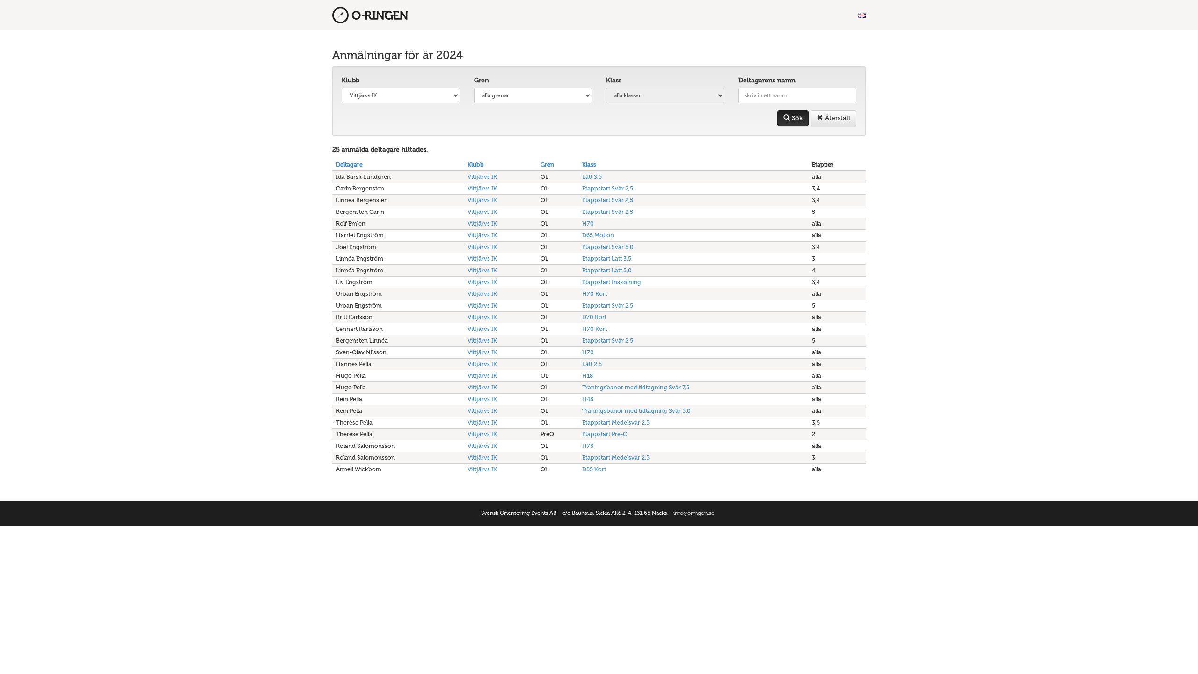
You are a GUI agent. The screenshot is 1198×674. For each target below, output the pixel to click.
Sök (796, 118)
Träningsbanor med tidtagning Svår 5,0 (636, 410)
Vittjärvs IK (482, 176)
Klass (613, 80)
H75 (587, 445)
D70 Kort (594, 317)
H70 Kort (594, 293)
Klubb (350, 80)
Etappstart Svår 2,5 (607, 188)
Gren (481, 80)
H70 (588, 223)
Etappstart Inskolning (611, 282)
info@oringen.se (694, 513)
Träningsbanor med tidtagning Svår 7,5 (635, 387)
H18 (587, 375)
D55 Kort (594, 469)
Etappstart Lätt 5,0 (607, 270)
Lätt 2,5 (592, 363)
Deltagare (349, 164)
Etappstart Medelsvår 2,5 (616, 422)
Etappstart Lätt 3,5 (606, 258)
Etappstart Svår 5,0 (608, 246)
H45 (587, 399)
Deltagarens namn (767, 80)
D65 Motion (598, 235)
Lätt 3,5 (592, 176)
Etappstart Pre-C (604, 434)
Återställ (836, 118)
